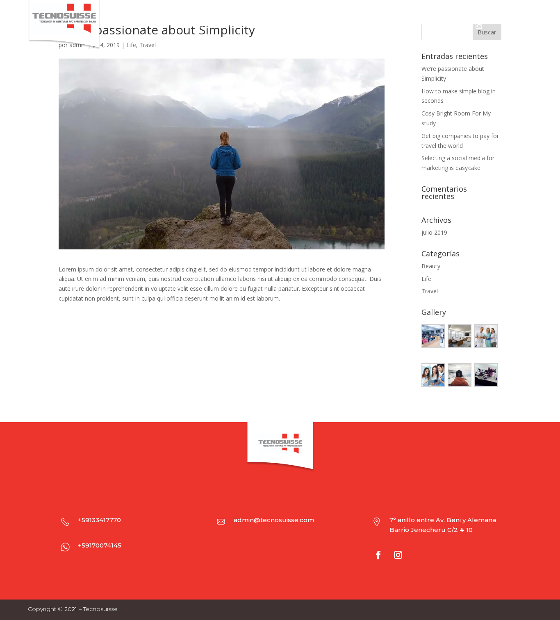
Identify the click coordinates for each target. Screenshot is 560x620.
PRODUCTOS (320, 26)
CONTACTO (410, 26)
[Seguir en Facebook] (462, 25)
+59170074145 (99, 545)
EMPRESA (226, 26)
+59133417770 (99, 520)
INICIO (193, 26)
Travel (429, 291)
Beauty (430, 266)
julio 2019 (434, 232)
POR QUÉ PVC (271, 26)
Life (426, 279)
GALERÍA (370, 26)
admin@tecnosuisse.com (274, 520)
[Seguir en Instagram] (478, 25)
